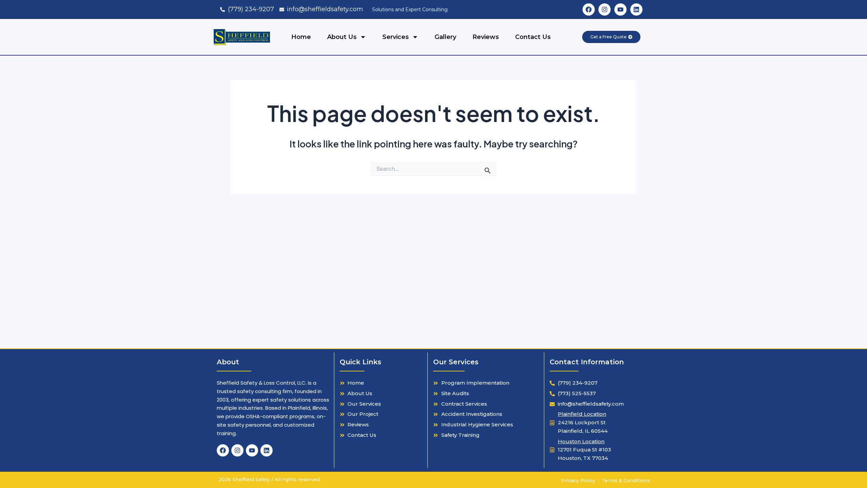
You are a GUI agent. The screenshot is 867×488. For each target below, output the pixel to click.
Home (301, 37)
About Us (342, 37)
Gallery (445, 37)
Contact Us (533, 37)
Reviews (485, 37)
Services (395, 37)
